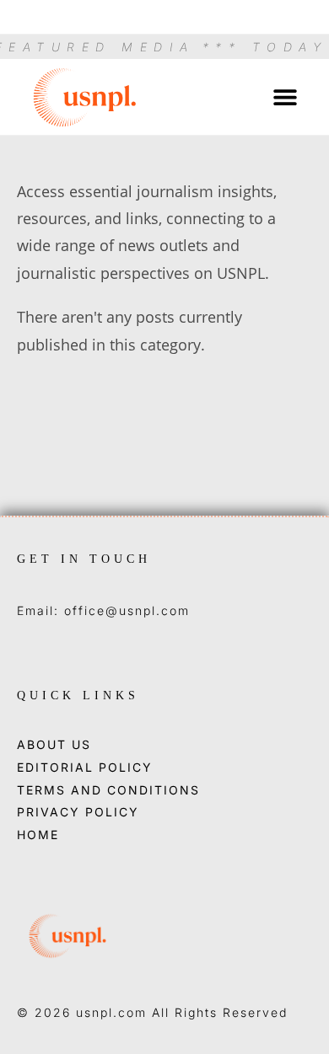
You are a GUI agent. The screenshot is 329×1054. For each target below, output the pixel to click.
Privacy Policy (78, 812)
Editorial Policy (85, 767)
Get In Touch (84, 559)
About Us (54, 745)
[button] (285, 96)
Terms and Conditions (108, 790)
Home (38, 835)
